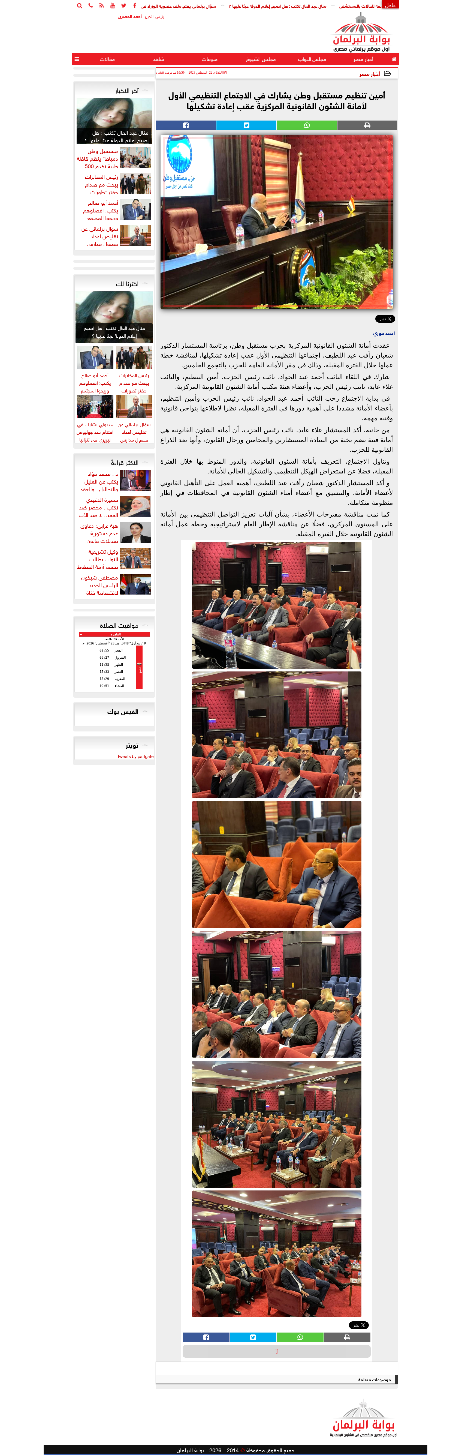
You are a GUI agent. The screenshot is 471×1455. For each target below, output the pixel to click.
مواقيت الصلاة (119, 624)
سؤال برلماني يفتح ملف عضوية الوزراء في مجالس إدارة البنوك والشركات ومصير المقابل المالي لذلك (196, 5)
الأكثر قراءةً (124, 461)
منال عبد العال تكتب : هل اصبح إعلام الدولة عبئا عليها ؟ (347, 5)
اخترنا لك (127, 282)
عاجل (390, 4)
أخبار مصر (370, 73)
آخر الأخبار (126, 89)
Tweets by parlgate (135, 756)
